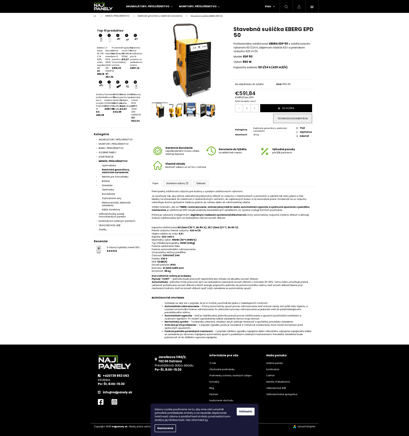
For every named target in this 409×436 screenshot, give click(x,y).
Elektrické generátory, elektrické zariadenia (116, 171)
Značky (103, 229)
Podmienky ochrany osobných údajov (230, 375)
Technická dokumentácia (293, 118)
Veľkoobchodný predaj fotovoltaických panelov (112, 215)
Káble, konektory (111, 209)
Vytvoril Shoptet (306, 426)
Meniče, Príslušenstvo (278, 381)
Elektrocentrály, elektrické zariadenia (116, 204)
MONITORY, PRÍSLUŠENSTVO (114, 143)
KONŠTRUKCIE (106, 156)
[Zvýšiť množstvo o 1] (254, 108)
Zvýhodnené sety (111, 198)
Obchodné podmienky (222, 369)
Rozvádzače (108, 194)
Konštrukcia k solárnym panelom (117, 221)
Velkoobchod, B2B (276, 388)
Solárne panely (274, 363)
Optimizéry (108, 189)
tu (206, 420)
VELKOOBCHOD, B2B (109, 225)
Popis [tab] (155, 183)
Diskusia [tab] (201, 183)
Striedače (107, 185)
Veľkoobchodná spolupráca (281, 394)
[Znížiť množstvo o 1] (239, 108)
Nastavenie (165, 428)
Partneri (213, 394)
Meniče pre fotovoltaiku (115, 176)
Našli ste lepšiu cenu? (245, 101)
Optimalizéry (109, 165)
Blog (211, 388)
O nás (212, 363)
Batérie (106, 181)
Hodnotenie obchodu (221, 400)
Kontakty (214, 381)
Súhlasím (245, 411)
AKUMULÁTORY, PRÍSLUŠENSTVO (116, 139)
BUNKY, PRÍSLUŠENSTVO (111, 148)
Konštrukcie (272, 369)
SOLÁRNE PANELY (108, 152)
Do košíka (288, 108)
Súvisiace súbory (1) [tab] (177, 183)
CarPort (270, 375)
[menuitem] (149, 6)
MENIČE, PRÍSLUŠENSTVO (113, 161)
